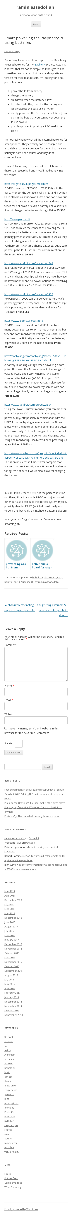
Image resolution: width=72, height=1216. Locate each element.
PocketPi (9, 1112)
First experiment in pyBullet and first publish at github (34, 789)
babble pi (37, 577)
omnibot (9, 1107)
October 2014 (11, 1010)
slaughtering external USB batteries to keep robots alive (52, 610)
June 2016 (9, 957)
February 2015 (12, 992)
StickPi (8, 1138)
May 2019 (9, 913)
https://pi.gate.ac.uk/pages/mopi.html (26, 183)
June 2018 (9, 922)
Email (8, 700)
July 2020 (9, 904)
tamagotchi (10, 1143)
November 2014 (13, 1006)
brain (7, 1072)
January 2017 (11, 939)
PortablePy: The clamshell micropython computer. (32, 816)
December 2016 (13, 944)
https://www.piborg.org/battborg (23, 320)
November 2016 (13, 948)
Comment (10, 645)
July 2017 (9, 931)
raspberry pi (11, 1125)
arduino (8, 1063)
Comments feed (13, 1182)
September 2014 (13, 1015)
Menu (36, 24)
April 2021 (9, 895)
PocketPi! (34, 838)
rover (7, 1134)
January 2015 (11, 997)
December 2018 (13, 917)
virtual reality (11, 1151)
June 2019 (9, 909)
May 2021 (9, 891)
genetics (9, 1094)
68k (6, 1045)
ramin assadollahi (36, 7)
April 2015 (9, 988)
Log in (7, 1174)
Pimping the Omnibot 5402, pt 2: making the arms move (34, 803)
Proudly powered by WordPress (21, 1209)
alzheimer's (11, 1059)
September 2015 (13, 970)
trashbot (9, 1147)
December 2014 (13, 1001)
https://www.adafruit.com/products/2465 (28, 294)
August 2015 (11, 975)
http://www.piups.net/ (17, 219)
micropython (11, 1103)
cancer (8, 1076)
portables (9, 1116)
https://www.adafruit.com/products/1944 (28, 263)
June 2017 (9, 935)
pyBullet (8, 1121)
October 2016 (11, 953)
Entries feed (11, 1178)
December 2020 (13, 900)
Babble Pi (40, 64)
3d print (8, 1037)
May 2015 (9, 984)
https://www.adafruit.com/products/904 (28, 404)
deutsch (8, 1081)
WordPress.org (12, 1187)
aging (7, 1050)
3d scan (8, 1041)
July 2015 (9, 979)
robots (8, 1129)
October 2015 (11, 966)
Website (9, 714)
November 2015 (13, 962)
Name (9, 685)
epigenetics (10, 1090)
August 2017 (11, 926)
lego (6, 1098)
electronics (50, 577)
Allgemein (9, 1054)
